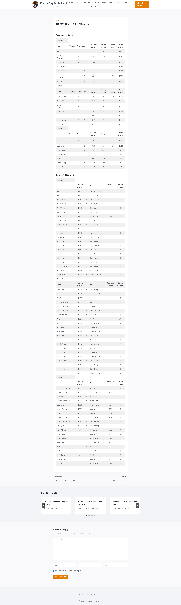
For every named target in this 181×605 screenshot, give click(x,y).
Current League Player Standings (64, 478)
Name (56, 565)
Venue (97, 2)
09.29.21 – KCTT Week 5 (119, 478)
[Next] (137, 505)
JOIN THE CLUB (141, 4)
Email (82, 565)
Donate (94, 7)
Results (58, 20)
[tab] (86, 515)
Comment (58, 540)
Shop (126, 2)
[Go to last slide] (43, 505)
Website (108, 565)
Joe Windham (49, 508)
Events (103, 2)
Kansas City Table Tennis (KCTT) (81, 2)
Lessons (120, 2)
